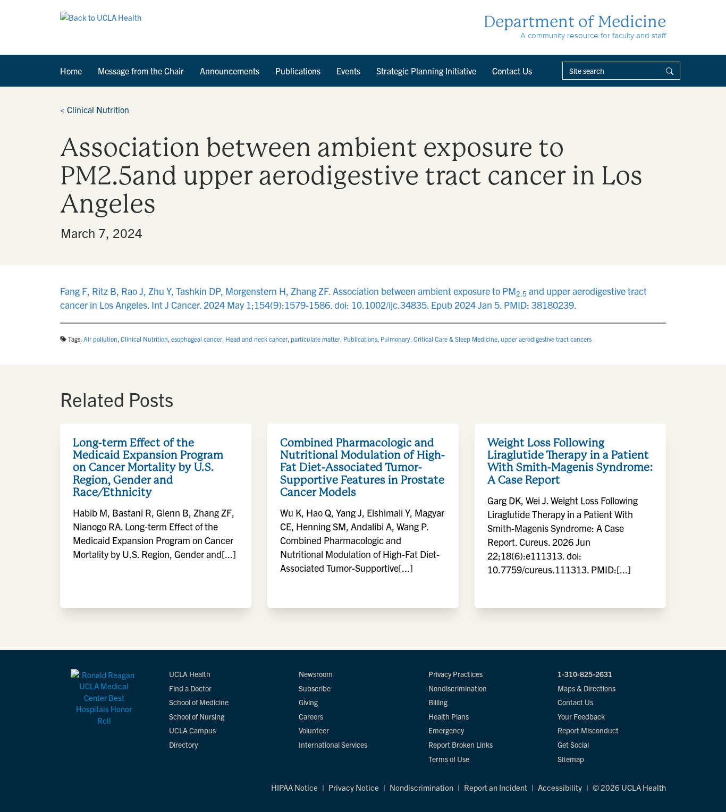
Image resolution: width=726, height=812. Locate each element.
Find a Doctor (190, 688)
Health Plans (448, 716)
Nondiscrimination (457, 688)
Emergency (446, 730)
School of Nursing (196, 716)
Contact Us (512, 70)
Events (348, 70)
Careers (311, 716)
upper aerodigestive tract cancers (546, 339)
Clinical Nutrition (94, 109)
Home (71, 70)
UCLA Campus (192, 730)
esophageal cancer (196, 339)
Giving (308, 702)
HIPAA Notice (294, 787)
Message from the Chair (141, 70)
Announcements (229, 70)
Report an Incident (495, 787)
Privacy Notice (353, 787)
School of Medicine (199, 702)
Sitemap (571, 759)
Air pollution (100, 339)
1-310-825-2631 (585, 674)
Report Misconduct (588, 730)
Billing (438, 702)
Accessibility (560, 787)
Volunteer (314, 730)
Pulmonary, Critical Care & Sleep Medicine (439, 339)
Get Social (573, 744)
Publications (297, 70)
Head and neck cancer (256, 339)
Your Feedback (581, 716)
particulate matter (315, 339)
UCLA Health (189, 674)
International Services (333, 744)
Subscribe (315, 688)
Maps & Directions (586, 688)
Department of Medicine (575, 21)
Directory (183, 744)
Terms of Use (448, 759)
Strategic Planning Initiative (426, 70)
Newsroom (316, 674)
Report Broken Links (460, 744)
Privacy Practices (455, 674)
